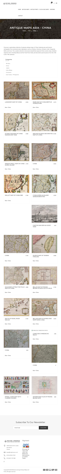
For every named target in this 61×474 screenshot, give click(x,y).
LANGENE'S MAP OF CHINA (13, 102)
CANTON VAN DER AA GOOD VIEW (42, 226)
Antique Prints (34, 9)
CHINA (35, 163)
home (19, 9)
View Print (23, 99)
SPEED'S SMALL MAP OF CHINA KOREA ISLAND (15, 164)
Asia (29, 31)
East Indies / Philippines (12, 74)
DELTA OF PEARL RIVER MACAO (12, 319)
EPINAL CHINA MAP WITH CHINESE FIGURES (13, 397)
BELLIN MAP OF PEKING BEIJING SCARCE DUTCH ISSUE (42, 287)
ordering (52, 9)
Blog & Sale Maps (44, 9)
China (34, 31)
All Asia (8, 63)
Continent (8, 72)
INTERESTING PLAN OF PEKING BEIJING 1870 (42, 397)
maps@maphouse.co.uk (12, 452)
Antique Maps (25, 9)
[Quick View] (17, 90)
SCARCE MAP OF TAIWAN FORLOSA (41, 256)
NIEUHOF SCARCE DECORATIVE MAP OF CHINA (43, 134)
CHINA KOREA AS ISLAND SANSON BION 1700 (41, 196)
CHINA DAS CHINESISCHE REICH (41, 334)
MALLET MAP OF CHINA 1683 (14, 195)
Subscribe (43, 427)
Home (24, 31)
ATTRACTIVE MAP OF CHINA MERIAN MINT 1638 (14, 134)
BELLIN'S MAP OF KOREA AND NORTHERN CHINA (42, 319)
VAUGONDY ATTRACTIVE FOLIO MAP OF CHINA (15, 287)
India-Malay (9, 70)
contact (20, 15)
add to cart (11, 99)
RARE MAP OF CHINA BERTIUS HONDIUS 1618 (42, 102)
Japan (7, 68)
